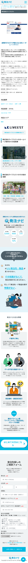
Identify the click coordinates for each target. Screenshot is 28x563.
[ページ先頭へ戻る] (23, 559)
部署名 (3, 491)
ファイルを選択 (5, 536)
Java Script (4, 113)
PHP (9, 113)
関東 (2, 122)
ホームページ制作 (6, 7)
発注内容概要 (5, 513)
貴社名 (3, 476)
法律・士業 (18, 104)
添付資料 (4, 531)
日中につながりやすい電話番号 (11, 506)
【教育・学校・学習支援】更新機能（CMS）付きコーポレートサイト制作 (14, 196)
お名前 (3, 483)
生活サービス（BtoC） (7, 104)
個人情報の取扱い (18, 542)
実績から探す (12, 7)
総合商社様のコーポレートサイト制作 (12, 161)
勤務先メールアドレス (8, 498)
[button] (3, 157)
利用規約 (9, 542)
